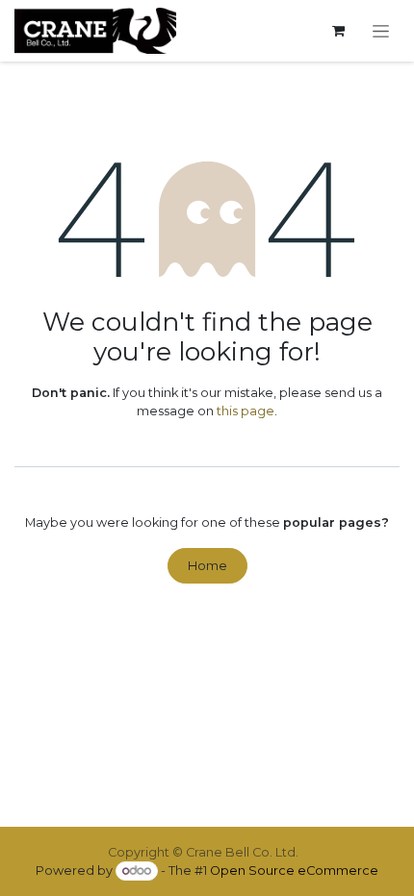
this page (245, 411)
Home (207, 566)
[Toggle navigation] (381, 30)
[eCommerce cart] (338, 31)
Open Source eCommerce (294, 870)
